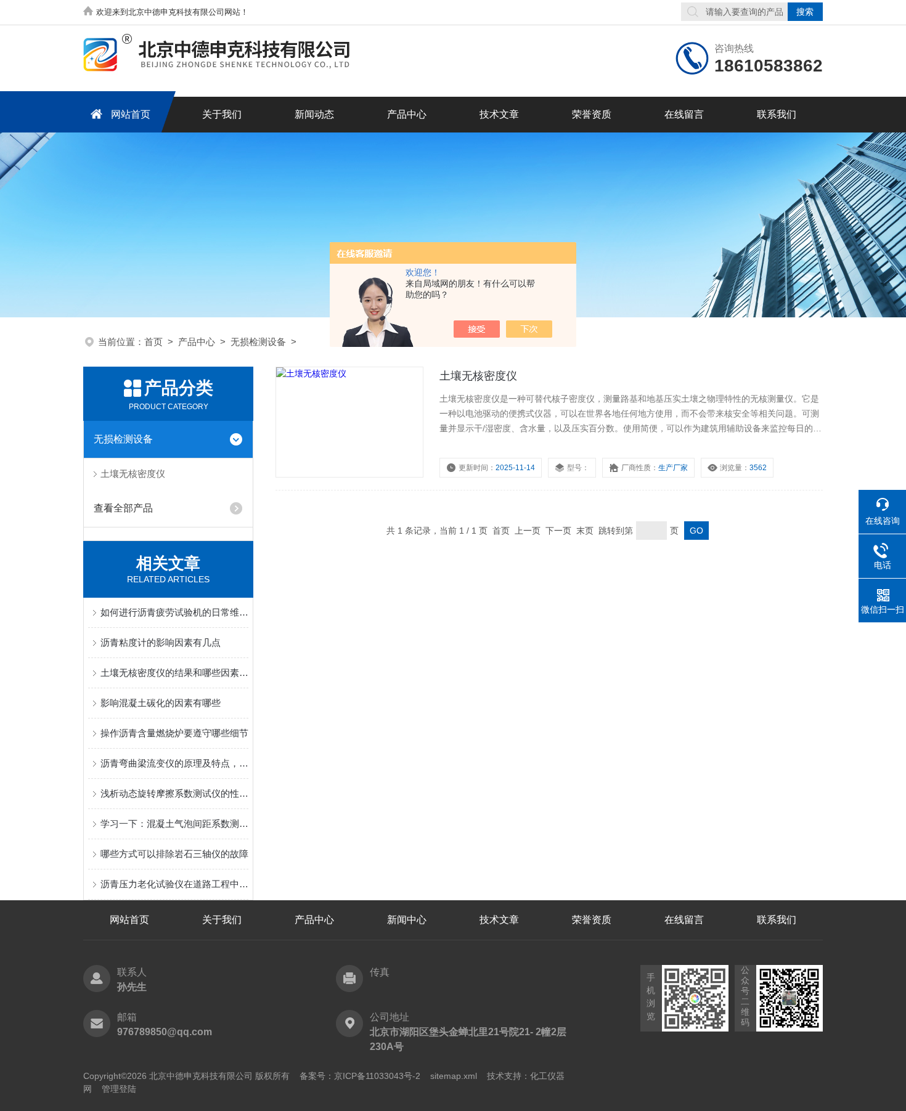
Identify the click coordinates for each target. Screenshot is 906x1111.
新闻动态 (314, 114)
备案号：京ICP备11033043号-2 (360, 1076)
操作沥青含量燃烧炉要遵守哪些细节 (174, 733)
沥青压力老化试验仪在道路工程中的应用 (174, 884)
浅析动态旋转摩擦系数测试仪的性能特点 (174, 793)
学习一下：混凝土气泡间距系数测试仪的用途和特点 (174, 823)
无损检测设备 (258, 341)
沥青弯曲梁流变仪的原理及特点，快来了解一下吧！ (174, 763)
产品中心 (406, 114)
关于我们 (222, 114)
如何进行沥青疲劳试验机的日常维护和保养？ (174, 612)
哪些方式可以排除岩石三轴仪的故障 (174, 854)
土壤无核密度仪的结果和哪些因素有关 (174, 672)
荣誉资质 (591, 114)
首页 (153, 341)
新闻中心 (406, 919)
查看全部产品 (123, 508)
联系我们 (776, 114)
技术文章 (499, 114)
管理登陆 (119, 1089)
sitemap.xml (453, 1076)
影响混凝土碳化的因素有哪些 (160, 703)
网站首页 (130, 114)
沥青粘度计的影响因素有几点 (160, 642)
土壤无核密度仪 (132, 473)
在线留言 (684, 114)
